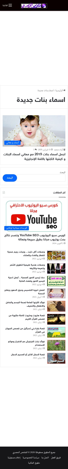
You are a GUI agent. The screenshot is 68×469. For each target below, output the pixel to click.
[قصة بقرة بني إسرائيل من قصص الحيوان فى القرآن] (56, 332)
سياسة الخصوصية (31, 458)
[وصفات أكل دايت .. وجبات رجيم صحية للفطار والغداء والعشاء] (56, 255)
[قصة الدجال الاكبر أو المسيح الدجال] (56, 358)
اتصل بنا (45, 458)
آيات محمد (58, 150)
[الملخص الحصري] (34, 5)
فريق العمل (56, 458)
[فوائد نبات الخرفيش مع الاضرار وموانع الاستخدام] (56, 345)
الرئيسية (59, 91)
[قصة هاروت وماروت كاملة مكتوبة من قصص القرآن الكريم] (56, 319)
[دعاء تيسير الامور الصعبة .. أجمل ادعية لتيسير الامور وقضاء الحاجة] (56, 281)
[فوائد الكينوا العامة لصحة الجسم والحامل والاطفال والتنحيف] (56, 306)
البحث (62, 172)
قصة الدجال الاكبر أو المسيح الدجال (28, 354)
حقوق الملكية (34, 463)
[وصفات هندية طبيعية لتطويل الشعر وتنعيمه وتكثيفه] (56, 268)
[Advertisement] (34, 48)
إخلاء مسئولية (14, 458)
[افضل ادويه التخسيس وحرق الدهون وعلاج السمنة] (56, 293)
